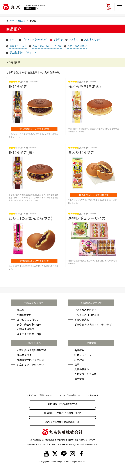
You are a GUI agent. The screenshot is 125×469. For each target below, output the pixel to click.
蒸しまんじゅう (92, 39)
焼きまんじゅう (18, 46)
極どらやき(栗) (21, 152)
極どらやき (18, 86)
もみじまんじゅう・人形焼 (47, 46)
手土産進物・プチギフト (22, 52)
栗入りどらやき (81, 152)
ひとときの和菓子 (77, 46)
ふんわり (74, 39)
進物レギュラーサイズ (86, 218)
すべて (12, 39)
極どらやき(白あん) (84, 86)
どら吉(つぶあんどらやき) (30, 218)
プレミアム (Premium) (34, 39)
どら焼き (58, 39)
